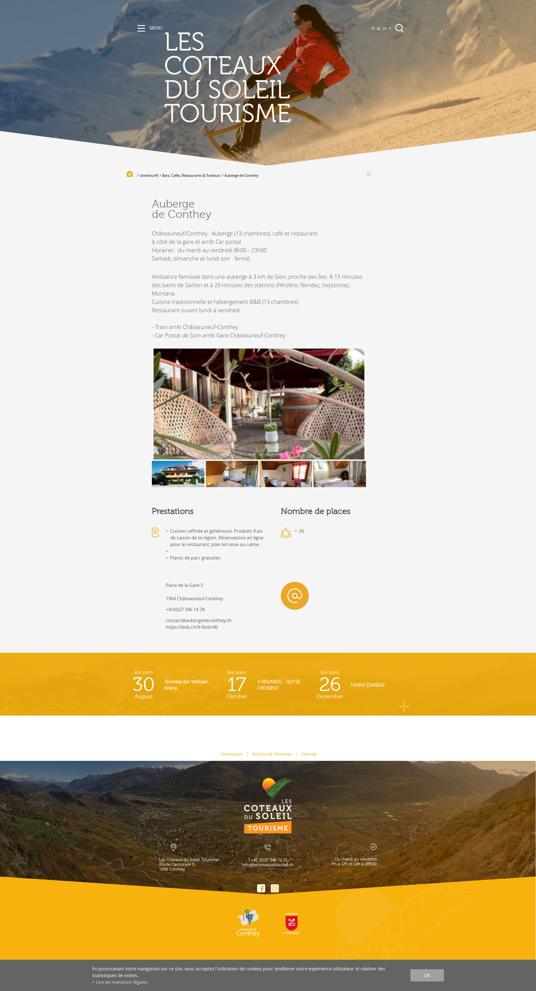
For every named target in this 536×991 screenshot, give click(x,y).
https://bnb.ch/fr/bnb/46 (192, 627)
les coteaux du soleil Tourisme (227, 78)
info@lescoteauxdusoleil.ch (268, 865)
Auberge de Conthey (241, 175)
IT (390, 28)
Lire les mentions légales (122, 982)
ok (427, 975)
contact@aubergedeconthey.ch (198, 620)
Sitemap (309, 754)
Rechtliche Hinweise (271, 754)
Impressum (232, 754)
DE (379, 28)
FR (373, 28)
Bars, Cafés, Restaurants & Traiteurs (191, 175)
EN (385, 28)
